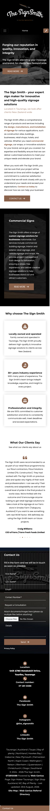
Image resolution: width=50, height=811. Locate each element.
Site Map (12, 799)
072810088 (10, 785)
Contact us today (31, 188)
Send (22, 647)
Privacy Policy (9, 653)
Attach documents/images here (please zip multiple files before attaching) (23, 618)
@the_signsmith (24, 729)
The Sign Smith (24, 710)
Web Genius (36, 785)
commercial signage (14, 142)
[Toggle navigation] (4, 30)
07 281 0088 (24, 691)
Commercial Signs (21, 222)
